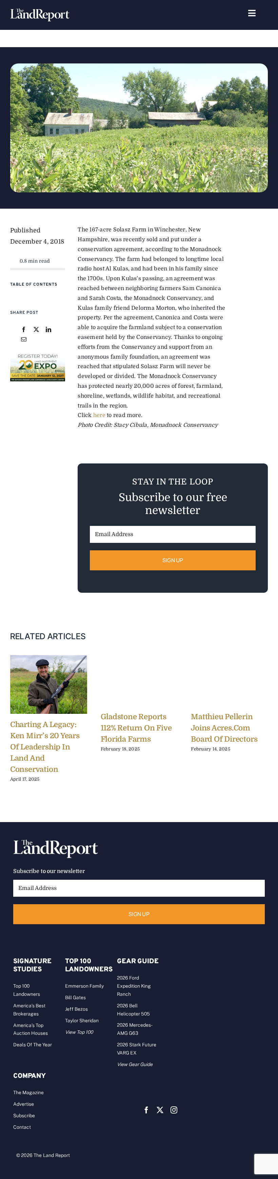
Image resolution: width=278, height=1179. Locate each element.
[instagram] (174, 1110)
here (99, 415)
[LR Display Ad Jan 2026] (37, 355)
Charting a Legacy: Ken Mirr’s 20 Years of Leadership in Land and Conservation (45, 747)
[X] (36, 330)
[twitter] (160, 1110)
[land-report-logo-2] (40, 11)
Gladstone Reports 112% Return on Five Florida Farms (136, 727)
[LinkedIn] (48, 330)
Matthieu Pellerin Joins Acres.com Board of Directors (224, 727)
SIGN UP (172, 560)
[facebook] (146, 1110)
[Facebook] (24, 330)
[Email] (24, 340)
